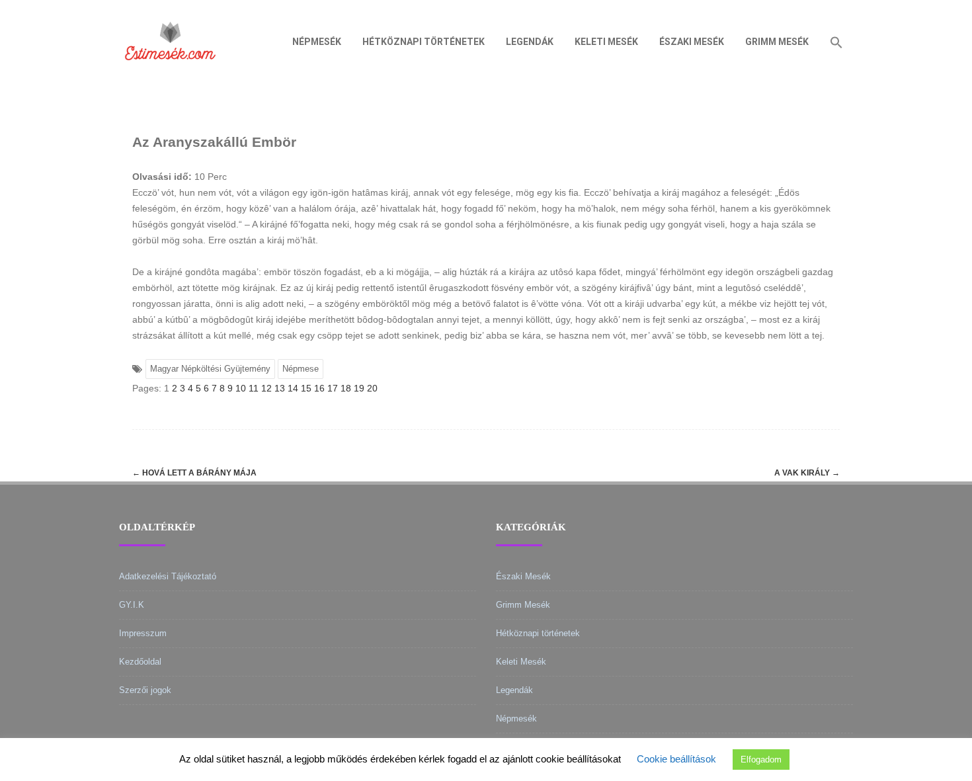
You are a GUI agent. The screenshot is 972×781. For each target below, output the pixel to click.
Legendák (529, 41)
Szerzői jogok (145, 690)
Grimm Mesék (777, 41)
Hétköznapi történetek (423, 41)
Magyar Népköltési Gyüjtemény (210, 369)
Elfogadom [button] (761, 759)
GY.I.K (131, 605)
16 (319, 388)
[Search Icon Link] (836, 41)
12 (266, 388)
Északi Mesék (691, 41)
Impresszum (143, 633)
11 (254, 388)
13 (279, 388)
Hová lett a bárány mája (194, 472)
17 (332, 388)
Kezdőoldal (140, 662)
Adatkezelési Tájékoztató (167, 576)
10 (240, 388)
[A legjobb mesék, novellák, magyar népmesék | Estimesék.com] (170, 78)
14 (293, 388)
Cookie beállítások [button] (676, 758)
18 (346, 388)
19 (359, 388)
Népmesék (316, 41)
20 (372, 388)
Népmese (300, 369)
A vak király (807, 472)
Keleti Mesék (606, 41)
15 (306, 388)
